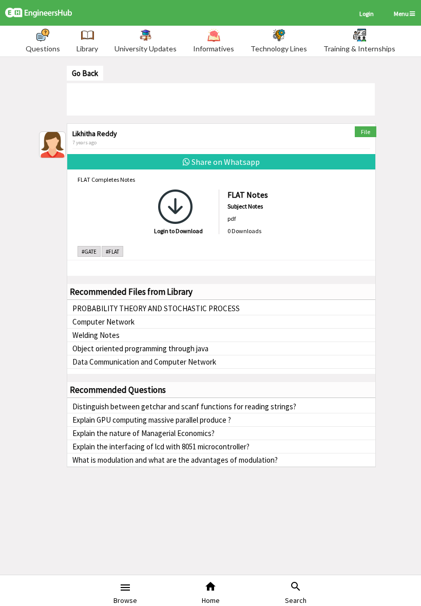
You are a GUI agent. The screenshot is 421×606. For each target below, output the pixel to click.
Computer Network (103, 322)
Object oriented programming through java (140, 348)
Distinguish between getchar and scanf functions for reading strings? (184, 406)
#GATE (89, 251)
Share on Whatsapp (225, 162)
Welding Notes (96, 335)
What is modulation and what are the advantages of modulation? (175, 460)
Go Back (85, 73)
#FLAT (112, 251)
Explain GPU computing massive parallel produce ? (151, 420)
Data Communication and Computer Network (144, 362)
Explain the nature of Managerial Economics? (143, 433)
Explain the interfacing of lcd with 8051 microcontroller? (161, 446)
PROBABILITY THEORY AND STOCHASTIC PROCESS (156, 308)
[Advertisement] (221, 98)
